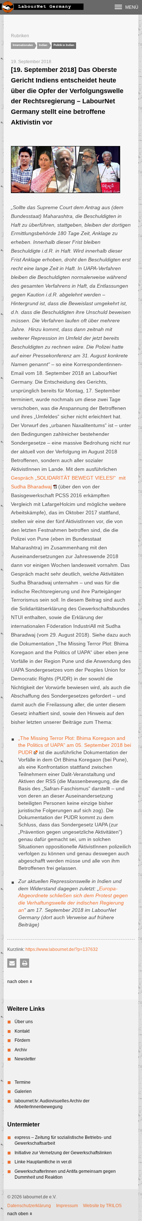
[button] (11, 963)
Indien (43, 45)
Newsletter (25, 1058)
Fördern (22, 1040)
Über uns (24, 1021)
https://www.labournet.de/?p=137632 (61, 949)
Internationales (23, 45)
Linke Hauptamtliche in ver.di (43, 1161)
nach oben (18, 981)
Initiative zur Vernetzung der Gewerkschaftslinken (63, 1152)
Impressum (67, 1205)
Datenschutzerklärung (29, 1205)
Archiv (21, 1049)
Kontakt (22, 1031)
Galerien (23, 1091)
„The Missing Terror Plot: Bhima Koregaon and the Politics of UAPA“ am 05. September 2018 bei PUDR (74, 745)
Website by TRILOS (102, 1205)
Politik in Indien (64, 45)
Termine (23, 1082)
